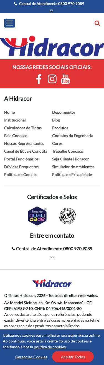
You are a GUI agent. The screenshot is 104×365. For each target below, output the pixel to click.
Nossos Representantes (24, 143)
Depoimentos (63, 112)
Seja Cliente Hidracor (70, 159)
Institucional (15, 120)
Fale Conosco (15, 135)
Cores (57, 143)
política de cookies (50, 346)
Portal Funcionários (21, 159)
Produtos (60, 127)
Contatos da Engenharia (72, 135)
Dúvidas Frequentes (21, 166)
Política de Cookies (20, 174)
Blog (56, 120)
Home (9, 112)
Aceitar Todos (73, 356)
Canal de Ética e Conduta (25, 151)
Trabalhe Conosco (67, 151)
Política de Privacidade (72, 174)
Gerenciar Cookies (31, 356)
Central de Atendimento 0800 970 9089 (51, 3)
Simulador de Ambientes (73, 166)
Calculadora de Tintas (23, 127)
